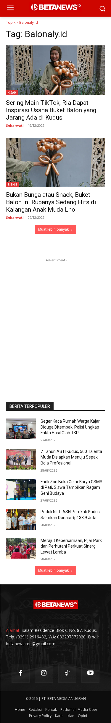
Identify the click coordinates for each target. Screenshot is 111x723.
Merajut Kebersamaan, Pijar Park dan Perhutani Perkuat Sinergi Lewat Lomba (71, 546)
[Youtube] (90, 674)
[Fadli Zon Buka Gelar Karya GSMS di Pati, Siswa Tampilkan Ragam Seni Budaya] (21, 489)
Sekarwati (15, 125)
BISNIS (12, 185)
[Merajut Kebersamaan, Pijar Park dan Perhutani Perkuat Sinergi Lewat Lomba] (21, 548)
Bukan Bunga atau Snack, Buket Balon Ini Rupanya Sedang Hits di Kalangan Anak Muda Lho (51, 202)
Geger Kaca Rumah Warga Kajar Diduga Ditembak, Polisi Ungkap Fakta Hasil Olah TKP (70, 427)
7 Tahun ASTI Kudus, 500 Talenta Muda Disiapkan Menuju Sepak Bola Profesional (71, 457)
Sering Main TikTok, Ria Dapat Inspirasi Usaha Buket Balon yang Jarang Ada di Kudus (51, 110)
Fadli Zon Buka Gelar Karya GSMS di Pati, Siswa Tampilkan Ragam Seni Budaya (71, 487)
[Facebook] (21, 674)
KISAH (12, 93)
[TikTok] (67, 674)
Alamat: (13, 630)
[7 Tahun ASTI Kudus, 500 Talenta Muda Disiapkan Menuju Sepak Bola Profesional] (21, 459)
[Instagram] (44, 674)
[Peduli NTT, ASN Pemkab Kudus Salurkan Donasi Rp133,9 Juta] (21, 519)
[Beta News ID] (55, 604)
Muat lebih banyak (53, 229)
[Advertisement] (55, 319)
